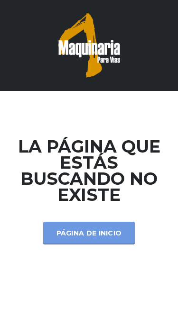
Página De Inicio (89, 233)
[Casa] (89, 44)
